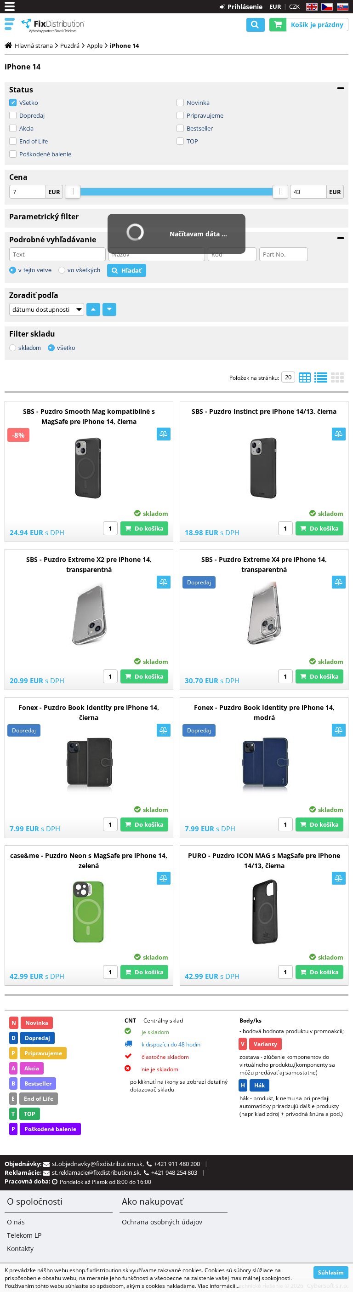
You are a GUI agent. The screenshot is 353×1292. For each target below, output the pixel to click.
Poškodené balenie (45, 154)
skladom (29, 347)
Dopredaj (32, 115)
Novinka (198, 102)
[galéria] (337, 380)
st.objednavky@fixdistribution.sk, (99, 1164)
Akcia (26, 128)
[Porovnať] (164, 434)
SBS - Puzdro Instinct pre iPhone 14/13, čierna (264, 411)
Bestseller (200, 128)
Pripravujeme (205, 115)
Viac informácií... (218, 1286)
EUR (275, 6)
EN (310, 7)
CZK (294, 6)
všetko (66, 347)
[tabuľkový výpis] (305, 380)
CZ (325, 7)
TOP (192, 141)
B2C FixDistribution (52, 25)
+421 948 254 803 (174, 1172)
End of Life (33, 141)
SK (340, 7)
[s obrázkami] (320, 380)
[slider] (72, 192)
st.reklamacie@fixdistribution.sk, (98, 1172)
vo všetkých (84, 270)
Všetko (28, 102)
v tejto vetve (34, 270)
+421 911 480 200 (177, 1164)
